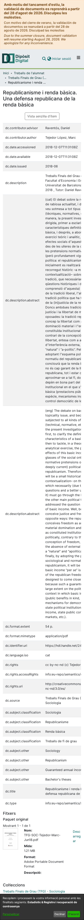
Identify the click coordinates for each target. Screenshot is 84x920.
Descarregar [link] (77, 836)
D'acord (73, 914)
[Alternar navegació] (78, 59)
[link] (34, 891)
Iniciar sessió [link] (61, 59)
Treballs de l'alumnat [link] (29, 73)
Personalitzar (11, 914)
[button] (44, 58)
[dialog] (42, 907)
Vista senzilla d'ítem (42, 116)
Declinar (60, 914)
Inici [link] (6, 73)
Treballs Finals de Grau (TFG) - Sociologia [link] (27, 78)
